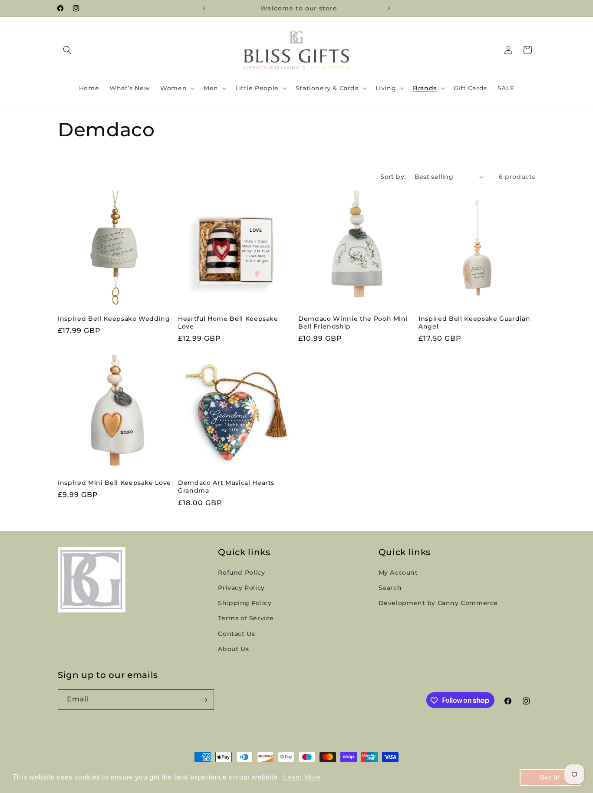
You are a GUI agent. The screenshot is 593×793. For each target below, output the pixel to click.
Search (390, 588)
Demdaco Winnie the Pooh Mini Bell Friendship (353, 322)
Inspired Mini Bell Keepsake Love (114, 483)
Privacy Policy (241, 588)
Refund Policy (241, 572)
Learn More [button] (302, 777)
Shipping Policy (244, 603)
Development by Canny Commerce (438, 603)
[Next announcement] (389, 8)
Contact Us (236, 634)
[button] (67, 49)
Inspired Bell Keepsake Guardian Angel (474, 322)
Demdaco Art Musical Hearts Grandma (226, 486)
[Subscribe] (204, 700)
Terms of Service (246, 618)
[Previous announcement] (204, 8)
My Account (398, 572)
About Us (233, 649)
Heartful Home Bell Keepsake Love (228, 322)
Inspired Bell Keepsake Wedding (114, 318)
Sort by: (392, 177)
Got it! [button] (550, 777)
